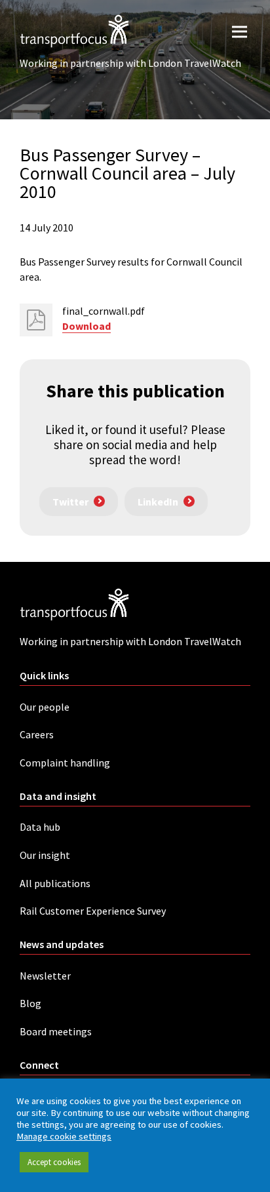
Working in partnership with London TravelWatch (130, 63)
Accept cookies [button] (54, 1162)
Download (86, 325)
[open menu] (239, 31)
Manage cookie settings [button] (63, 1136)
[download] (36, 320)
